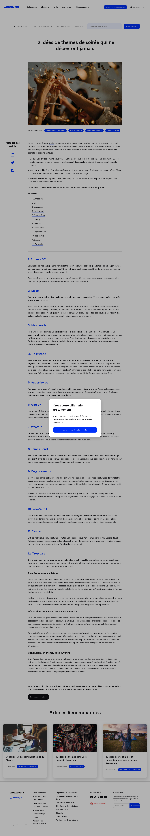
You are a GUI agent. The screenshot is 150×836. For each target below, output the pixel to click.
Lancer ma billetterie (75, 430)
